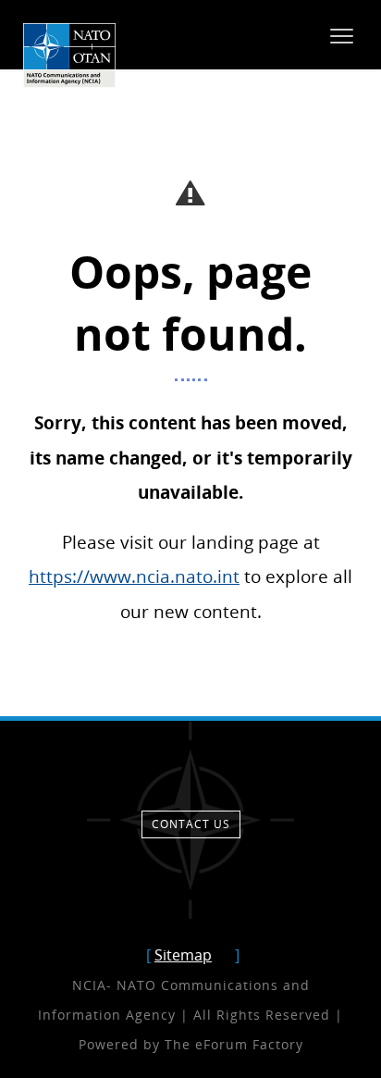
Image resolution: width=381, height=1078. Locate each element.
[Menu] (341, 35)
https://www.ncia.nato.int (134, 576)
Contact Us (191, 824)
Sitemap (183, 955)
